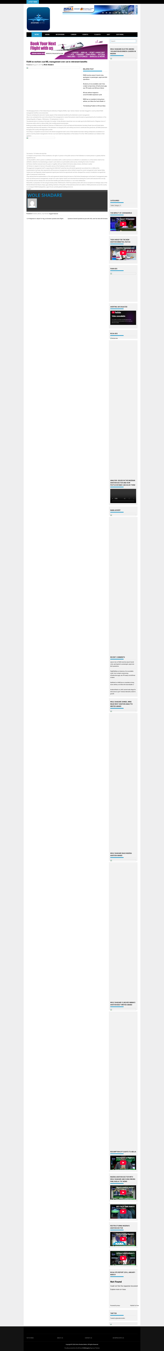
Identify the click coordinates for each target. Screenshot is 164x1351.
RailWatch (113, 682)
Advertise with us (118, 1338)
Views (47, 34)
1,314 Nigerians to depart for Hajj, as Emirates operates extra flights (44, 218)
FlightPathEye (114, 671)
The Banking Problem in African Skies (94, 106)
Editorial (120, 34)
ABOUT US (60, 1338)
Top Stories (45, 213)
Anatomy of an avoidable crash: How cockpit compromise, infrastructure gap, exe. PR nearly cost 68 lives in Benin (95, 86)
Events (85, 34)
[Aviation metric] (29, 34)
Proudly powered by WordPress (73, 1348)
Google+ (28, 189)
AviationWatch (114, 689)
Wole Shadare (49, 65)
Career (73, 34)
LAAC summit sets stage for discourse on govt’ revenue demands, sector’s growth (123, 691)
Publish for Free (134, 1305)
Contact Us (88, 1338)
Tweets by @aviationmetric (117, 1318)
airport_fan (113, 662)
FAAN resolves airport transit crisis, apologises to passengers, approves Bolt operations (95, 77)
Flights (97, 34)
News (37, 34)
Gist (108, 34)
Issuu (118, 1305)
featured (55, 213)
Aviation (34, 213)
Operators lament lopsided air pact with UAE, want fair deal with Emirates (88, 218)
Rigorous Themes (95, 1348)
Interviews (60, 34)
